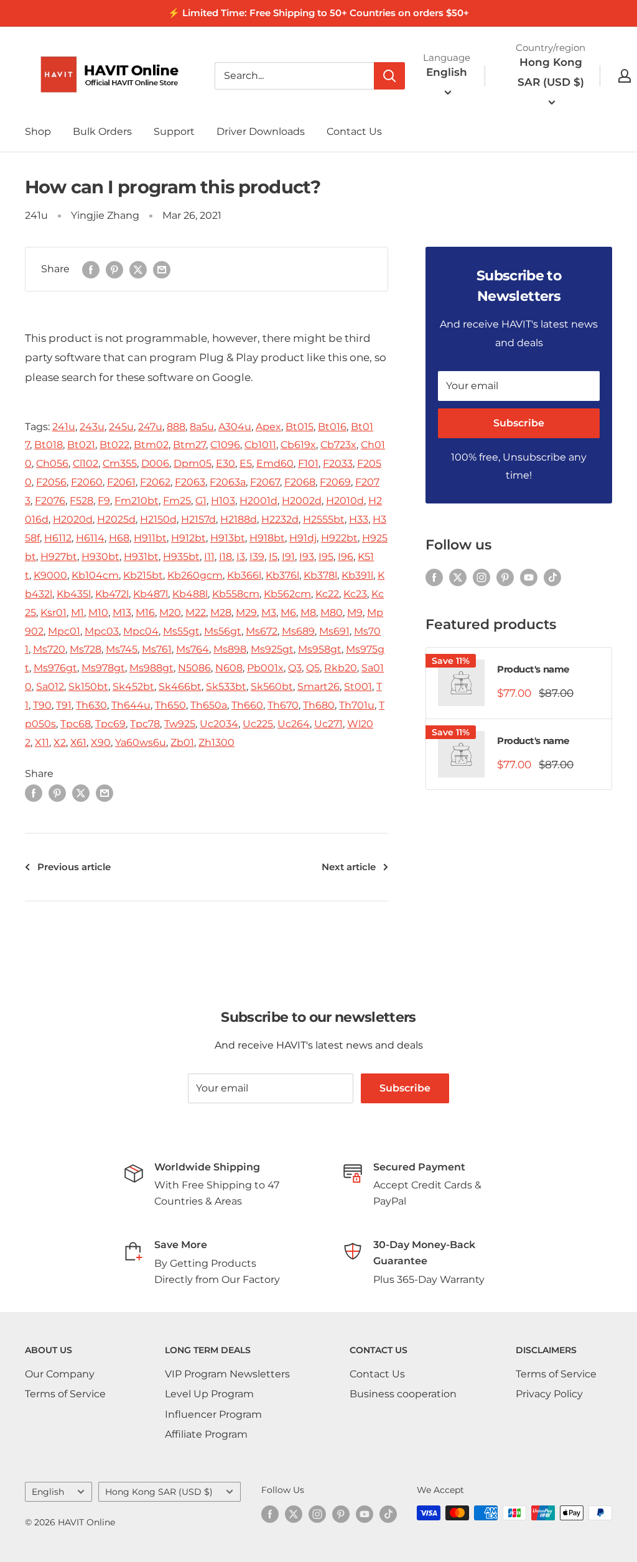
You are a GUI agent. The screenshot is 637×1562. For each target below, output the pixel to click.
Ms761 (157, 649)
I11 (209, 557)
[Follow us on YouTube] (528, 576)
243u (92, 427)
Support (174, 131)
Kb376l (282, 575)
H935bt (181, 557)
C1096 (225, 445)
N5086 (194, 668)
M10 (98, 612)
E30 (225, 463)
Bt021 (81, 445)
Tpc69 (110, 724)
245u (121, 427)
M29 (246, 612)
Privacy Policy (549, 1394)
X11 (42, 742)
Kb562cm (287, 594)
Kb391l (357, 575)
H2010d (345, 501)
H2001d (258, 501)
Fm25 (177, 501)
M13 (122, 612)
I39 (256, 557)
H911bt (150, 538)
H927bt (58, 557)
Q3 (295, 668)
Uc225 (258, 724)
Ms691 (334, 631)
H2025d (116, 519)
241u (36, 215)
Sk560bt (272, 686)
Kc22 (327, 594)
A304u (234, 427)
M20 (170, 612)
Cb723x (338, 445)
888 (176, 427)
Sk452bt (133, 686)
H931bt (141, 557)
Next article (349, 867)
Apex (268, 427)
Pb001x (265, 668)
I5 (273, 557)
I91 (288, 557)
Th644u (131, 705)
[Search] (389, 76)
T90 (42, 705)
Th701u (356, 705)
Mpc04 (141, 631)
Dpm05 (193, 463)
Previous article (74, 867)
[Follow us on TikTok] (552, 576)
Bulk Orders (102, 131)
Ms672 (261, 631)
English (48, 1492)
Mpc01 (64, 631)
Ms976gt (55, 668)
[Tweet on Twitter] (138, 269)
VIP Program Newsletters (227, 1374)
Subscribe (518, 423)
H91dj (303, 538)
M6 (288, 612)
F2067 (265, 482)
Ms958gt (320, 649)
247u (150, 427)
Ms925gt (272, 649)
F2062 (155, 482)
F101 (308, 463)
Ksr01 (53, 612)
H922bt (339, 538)
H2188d (238, 519)
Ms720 (49, 649)
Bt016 (332, 427)
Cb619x (298, 445)
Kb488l (190, 594)
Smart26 (318, 686)
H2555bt (324, 519)
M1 (77, 612)
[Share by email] (161, 269)
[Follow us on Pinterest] (505, 576)
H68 (119, 538)
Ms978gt (103, 668)
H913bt (227, 538)
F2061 (121, 482)
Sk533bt (226, 686)
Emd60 (275, 463)
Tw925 (179, 724)
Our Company (60, 1374)
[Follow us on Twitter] (458, 576)
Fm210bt (136, 501)
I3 (240, 557)
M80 (331, 612)
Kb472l (112, 594)
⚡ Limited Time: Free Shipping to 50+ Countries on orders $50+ (318, 13)
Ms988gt (151, 668)
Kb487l (150, 594)
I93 (306, 557)
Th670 (283, 705)
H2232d (280, 519)
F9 (104, 501)
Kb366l (244, 575)
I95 (325, 557)
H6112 (58, 538)
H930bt (100, 557)
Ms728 (85, 649)
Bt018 (48, 445)
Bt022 (114, 445)
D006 (155, 463)
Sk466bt (180, 686)
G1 (201, 501)
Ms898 (229, 649)
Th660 (247, 705)
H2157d (198, 519)
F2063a (228, 482)
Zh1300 (216, 742)
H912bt (188, 538)
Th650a (208, 705)
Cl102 (85, 463)
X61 (78, 742)
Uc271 (328, 724)
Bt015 (300, 427)
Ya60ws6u (140, 742)
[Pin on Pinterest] (114, 269)
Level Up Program (209, 1394)
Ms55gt (181, 631)
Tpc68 (75, 724)
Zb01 (182, 742)
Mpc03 (102, 631)
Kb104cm (95, 575)
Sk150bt (88, 686)
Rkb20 (340, 668)
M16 (145, 612)
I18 (225, 557)
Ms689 (298, 631)
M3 (268, 612)
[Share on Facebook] (91, 269)
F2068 (299, 482)
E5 (245, 463)
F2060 (87, 482)
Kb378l (320, 575)
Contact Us (354, 131)
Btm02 (151, 445)
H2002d (302, 501)
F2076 (50, 501)
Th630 (91, 705)
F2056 (51, 482)
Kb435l (74, 594)
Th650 (170, 705)
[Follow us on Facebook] (434, 576)
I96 (345, 557)
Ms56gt (222, 631)
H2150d (158, 519)
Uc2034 (219, 724)
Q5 (313, 668)
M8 (308, 612)
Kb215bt (143, 575)
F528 (81, 501)
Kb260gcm (195, 575)
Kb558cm (235, 594)
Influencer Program (213, 1414)
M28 (220, 612)
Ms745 (121, 649)
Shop (38, 131)
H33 (358, 519)
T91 (64, 705)
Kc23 (355, 594)
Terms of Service (65, 1394)
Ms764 (192, 649)
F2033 (338, 463)
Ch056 (52, 463)
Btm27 (189, 445)
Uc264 (293, 724)
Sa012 (50, 686)
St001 (358, 686)
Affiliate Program (206, 1434)
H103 (223, 501)
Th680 (319, 705)
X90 (101, 742)
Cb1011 (260, 445)
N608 (229, 668)
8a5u (202, 427)
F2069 (335, 482)
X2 (59, 742)
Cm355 (120, 463)
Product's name (533, 669)
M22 (195, 612)
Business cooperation (403, 1394)
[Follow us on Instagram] (481, 576)
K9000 (50, 575)
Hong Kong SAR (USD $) (159, 1492)
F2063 (190, 482)
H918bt (267, 538)
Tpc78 (145, 724)
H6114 (90, 538)
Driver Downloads (260, 131)
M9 (355, 612)
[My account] (624, 76)
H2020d (73, 519)
